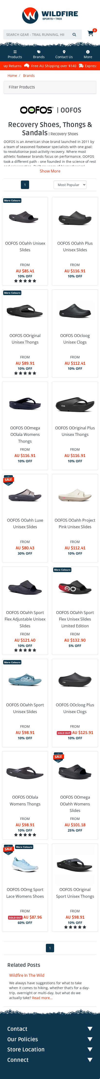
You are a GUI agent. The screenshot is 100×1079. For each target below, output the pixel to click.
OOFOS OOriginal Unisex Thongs (25, 339)
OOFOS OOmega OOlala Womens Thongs (25, 434)
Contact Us (64, 57)
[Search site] (74, 34)
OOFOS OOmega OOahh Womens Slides (75, 804)
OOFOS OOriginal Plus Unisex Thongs (75, 431)
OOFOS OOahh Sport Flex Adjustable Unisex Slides (25, 619)
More (88, 57)
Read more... (42, 997)
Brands (39, 57)
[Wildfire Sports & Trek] (50, 16)
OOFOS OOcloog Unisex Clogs (75, 339)
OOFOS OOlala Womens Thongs (25, 800)
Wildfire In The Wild (26, 975)
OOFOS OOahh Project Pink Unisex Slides (75, 523)
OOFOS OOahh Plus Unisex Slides (75, 246)
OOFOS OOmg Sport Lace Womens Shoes (25, 893)
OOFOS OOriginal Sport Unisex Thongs (75, 893)
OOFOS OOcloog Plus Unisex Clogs (75, 708)
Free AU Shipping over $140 (37, 65)
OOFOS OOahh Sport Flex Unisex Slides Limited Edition (75, 619)
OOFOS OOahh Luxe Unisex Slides (25, 523)
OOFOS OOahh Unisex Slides (25, 246)
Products (15, 57)
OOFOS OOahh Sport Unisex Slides (25, 708)
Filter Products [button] (22, 87)
